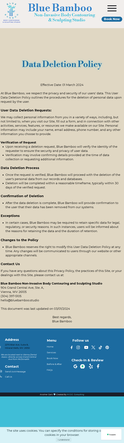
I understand (63, 439)
